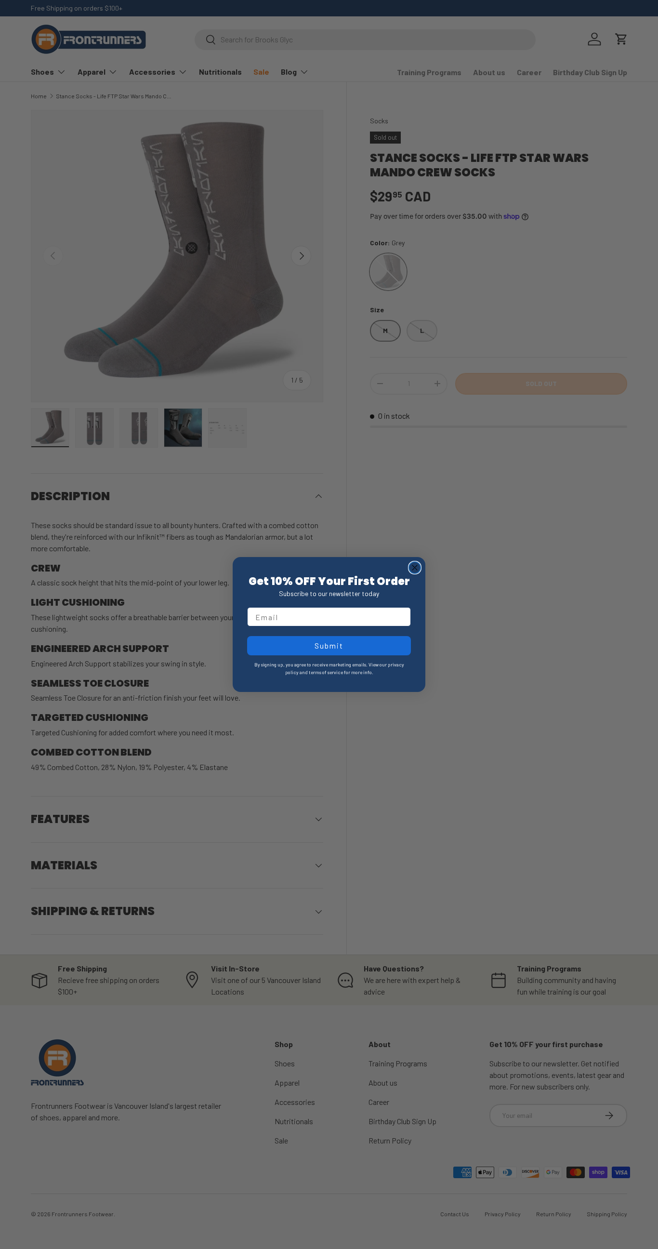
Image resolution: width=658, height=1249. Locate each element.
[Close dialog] (415, 567)
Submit (329, 645)
